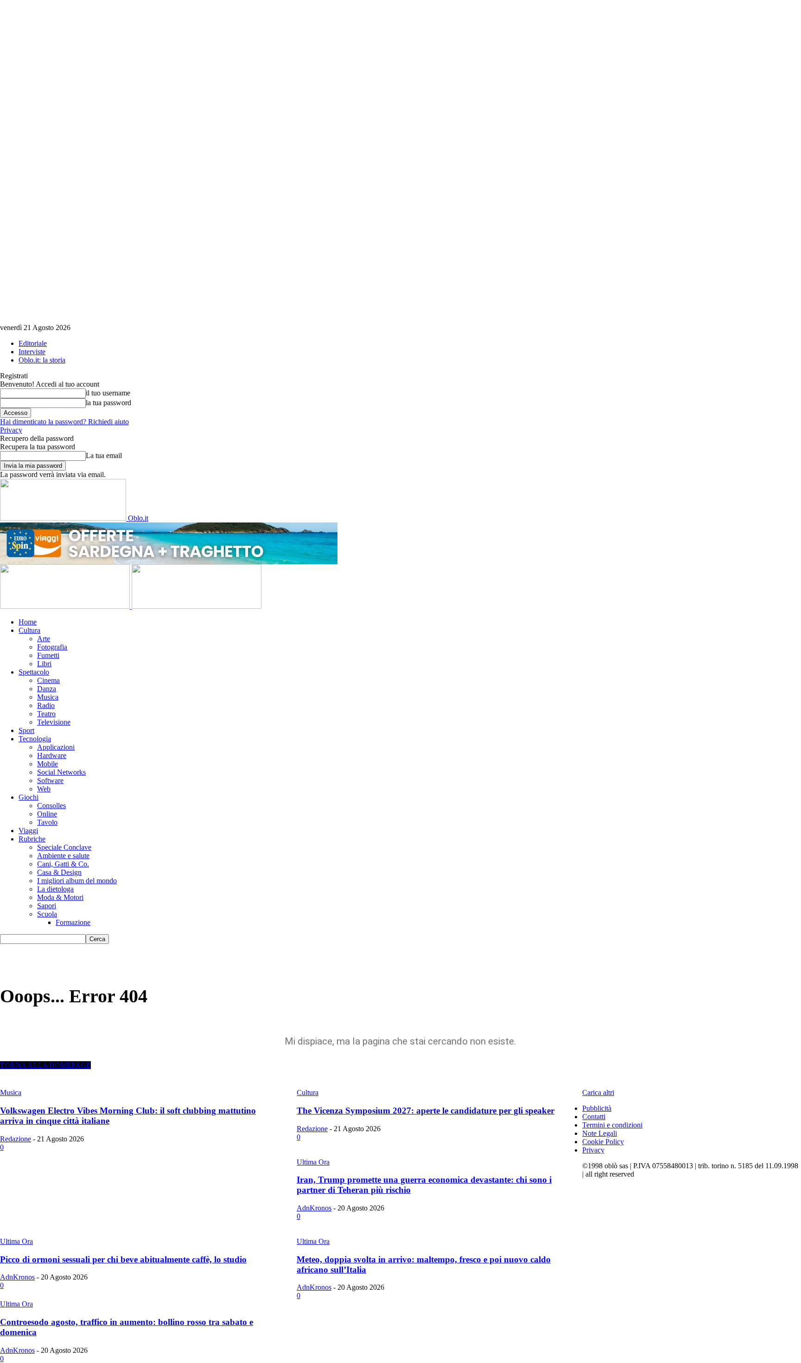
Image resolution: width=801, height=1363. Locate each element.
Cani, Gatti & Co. (63, 864)
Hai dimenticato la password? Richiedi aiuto (64, 422)
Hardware (51, 755)
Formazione (73, 922)
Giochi (28, 797)
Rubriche (32, 839)
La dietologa (55, 889)
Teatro (46, 714)
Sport (26, 730)
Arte (43, 639)
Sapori (46, 906)
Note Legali (599, 1133)
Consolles (51, 805)
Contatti (593, 1117)
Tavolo (47, 822)
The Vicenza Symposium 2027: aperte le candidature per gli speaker (425, 1110)
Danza (46, 689)
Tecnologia (35, 739)
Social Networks (61, 772)
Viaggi (28, 830)
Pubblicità (596, 1108)
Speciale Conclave (64, 847)
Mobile (47, 764)
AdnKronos (314, 1208)
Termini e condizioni (612, 1125)
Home (28, 622)
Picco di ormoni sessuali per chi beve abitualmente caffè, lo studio (123, 1259)
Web (44, 789)
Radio (46, 705)
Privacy (11, 430)
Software (50, 780)
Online (47, 814)
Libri (44, 664)
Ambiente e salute (63, 856)
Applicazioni (56, 747)
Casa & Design (59, 872)
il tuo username (108, 393)
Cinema (48, 680)
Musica (47, 697)
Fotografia (52, 647)
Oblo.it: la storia (42, 360)
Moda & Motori (60, 897)
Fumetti (48, 655)
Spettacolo (34, 672)
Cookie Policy (603, 1142)
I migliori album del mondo (77, 881)
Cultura (29, 630)
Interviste (32, 352)
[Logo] (66, 606)
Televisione (53, 722)
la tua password (108, 403)
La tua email (104, 455)
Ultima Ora (313, 1162)
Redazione (15, 1139)
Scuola (47, 914)
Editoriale (33, 343)
